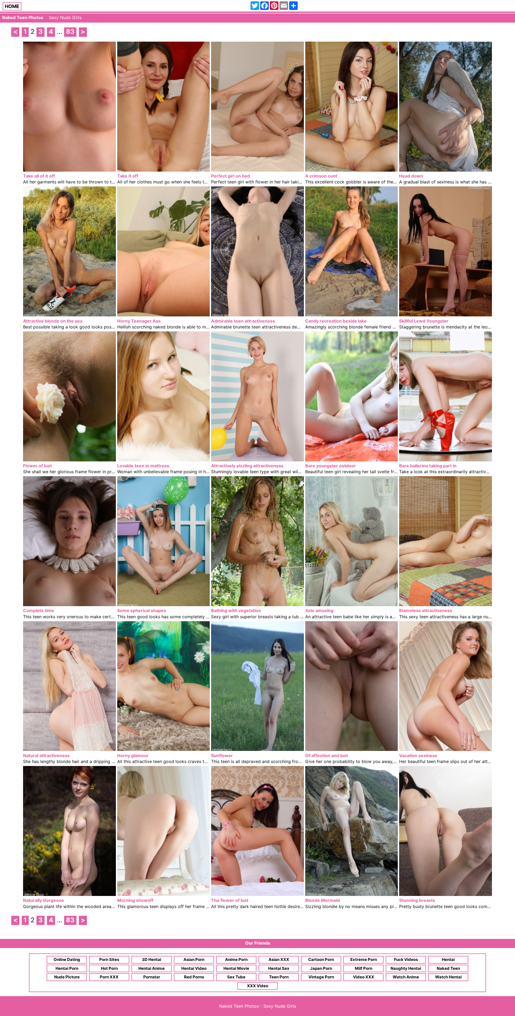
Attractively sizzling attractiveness (247, 465)
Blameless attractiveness (425, 610)
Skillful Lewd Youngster (423, 321)
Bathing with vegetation (236, 610)
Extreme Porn (363, 959)
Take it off (127, 176)
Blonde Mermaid (322, 900)
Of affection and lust (326, 755)
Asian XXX (278, 959)
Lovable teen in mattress (143, 465)
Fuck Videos (406, 959)
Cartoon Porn (321, 959)
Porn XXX (109, 976)
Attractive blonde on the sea (52, 321)
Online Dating (67, 959)
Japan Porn (321, 968)
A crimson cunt (321, 176)
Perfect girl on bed (230, 176)
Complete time (38, 610)
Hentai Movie (236, 968)
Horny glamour (133, 755)
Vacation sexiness (418, 755)
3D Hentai (151, 959)
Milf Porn (363, 968)
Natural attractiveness (46, 755)
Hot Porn (109, 968)
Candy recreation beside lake (336, 321)
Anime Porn (236, 959)
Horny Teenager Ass (139, 321)
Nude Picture (67, 976)
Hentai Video (194, 968)
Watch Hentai (448, 976)
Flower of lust (37, 465)
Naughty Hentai (406, 968)
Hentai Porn (67, 968)
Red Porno (194, 976)
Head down (411, 176)
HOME (12, 6)
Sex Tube (236, 976)
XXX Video (257, 985)
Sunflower (222, 755)
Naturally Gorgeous (43, 900)
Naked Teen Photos (22, 17)
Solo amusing (319, 610)
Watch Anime (406, 976)
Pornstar (151, 976)
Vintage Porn (321, 976)
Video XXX (363, 976)
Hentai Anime (151, 968)
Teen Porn (279, 976)
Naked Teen (448, 968)
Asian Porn (193, 959)
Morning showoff (135, 900)
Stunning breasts (417, 900)
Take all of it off (39, 176)
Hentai (448, 959)
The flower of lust (229, 900)
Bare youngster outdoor (330, 465)
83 (70, 31)
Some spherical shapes (141, 610)
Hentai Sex (278, 968)
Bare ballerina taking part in (428, 465)
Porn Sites (109, 959)
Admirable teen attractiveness (243, 321)
